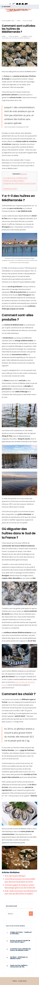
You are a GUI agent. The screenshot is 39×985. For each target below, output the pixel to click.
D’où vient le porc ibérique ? (15, 876)
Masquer (23, 174)
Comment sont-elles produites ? (13, 181)
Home (4, 36)
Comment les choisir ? (10, 189)
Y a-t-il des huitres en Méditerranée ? (15, 178)
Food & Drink (27, 20)
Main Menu (6, 6)
